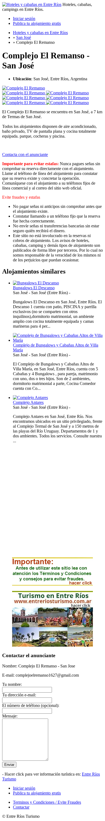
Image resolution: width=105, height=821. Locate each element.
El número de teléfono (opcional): (30, 705)
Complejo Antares (28, 402)
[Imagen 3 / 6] (24, 97)
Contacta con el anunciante (25, 154)
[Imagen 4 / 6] (67, 97)
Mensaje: (10, 716)
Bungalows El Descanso (34, 287)
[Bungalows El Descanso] (36, 283)
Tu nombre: (12, 684)
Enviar (9, 765)
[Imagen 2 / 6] (67, 93)
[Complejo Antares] (30, 397)
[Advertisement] (52, 500)
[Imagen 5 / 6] (24, 102)
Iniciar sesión (24, 18)
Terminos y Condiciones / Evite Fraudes (47, 802)
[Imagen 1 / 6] (23, 88)
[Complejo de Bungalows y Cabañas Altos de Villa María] (58, 340)
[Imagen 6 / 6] (67, 102)
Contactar (21, 807)
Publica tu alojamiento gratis (37, 23)
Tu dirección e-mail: (19, 695)
